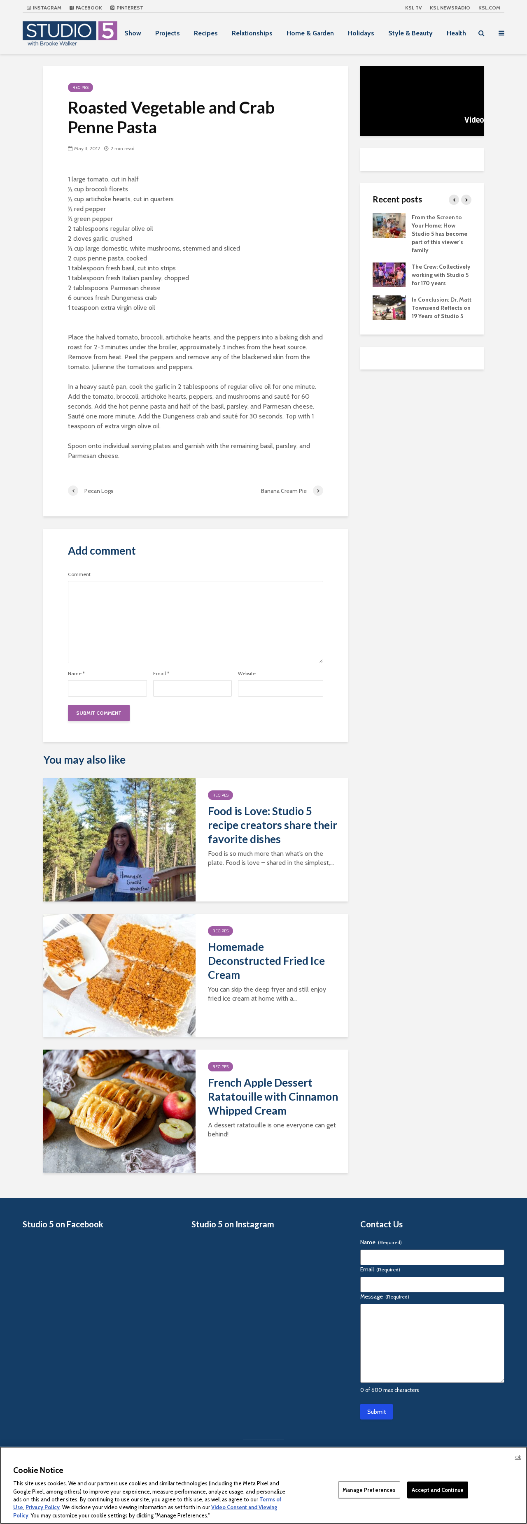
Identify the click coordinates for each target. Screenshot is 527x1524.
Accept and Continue (438, 1489)
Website (247, 673)
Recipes (206, 33)
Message (384, 1296)
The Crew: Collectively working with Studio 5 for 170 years (441, 275)
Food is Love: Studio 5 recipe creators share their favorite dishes (272, 825)
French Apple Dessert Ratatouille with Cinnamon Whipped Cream (273, 1096)
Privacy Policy (43, 1507)
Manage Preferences (369, 1489)
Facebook (88, 8)
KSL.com (489, 8)
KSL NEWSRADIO (450, 8)
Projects (167, 33)
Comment (79, 574)
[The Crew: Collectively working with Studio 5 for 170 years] (389, 274)
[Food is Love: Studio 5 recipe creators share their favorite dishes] (119, 839)
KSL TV (413, 8)
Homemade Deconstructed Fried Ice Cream (266, 960)
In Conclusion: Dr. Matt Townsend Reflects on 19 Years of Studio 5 (441, 308)
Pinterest (129, 8)
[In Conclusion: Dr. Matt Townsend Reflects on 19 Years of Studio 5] (389, 307)
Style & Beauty (410, 33)
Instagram (46, 8)
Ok (518, 1457)
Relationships (252, 33)
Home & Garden (310, 33)
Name (76, 673)
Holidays (361, 33)
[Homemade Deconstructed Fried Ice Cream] (119, 975)
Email (161, 673)
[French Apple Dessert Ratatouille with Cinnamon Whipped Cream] (119, 1111)
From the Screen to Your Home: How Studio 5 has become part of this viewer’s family (439, 234)
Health (456, 33)
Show (132, 33)
